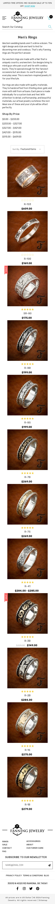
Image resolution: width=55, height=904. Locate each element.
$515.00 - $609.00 (11, 136)
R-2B (27, 695)
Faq (4, 851)
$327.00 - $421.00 (11, 128)
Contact (7, 848)
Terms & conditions (33, 875)
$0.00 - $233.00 (10, 119)
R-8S (27, 422)
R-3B (27, 640)
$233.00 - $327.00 (12, 123)
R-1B (27, 804)
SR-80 (27, 313)
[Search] (50, 27)
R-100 (27, 258)
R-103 (27, 204)
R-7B (27, 477)
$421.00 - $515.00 (11, 132)
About (29, 844)
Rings (5, 841)
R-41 (27, 586)
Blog (46, 875)
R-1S (27, 750)
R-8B (27, 368)
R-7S (27, 531)
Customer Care (34, 848)
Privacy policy (14, 875)
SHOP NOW (29, 6)
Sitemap (43, 900)
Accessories (33, 841)
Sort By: (16, 149)
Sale (4, 844)
